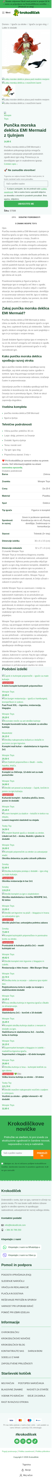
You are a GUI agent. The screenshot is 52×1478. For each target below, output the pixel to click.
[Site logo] (26, 12)
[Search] (47, 12)
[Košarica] (50, 12)
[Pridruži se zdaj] (26, 7)
